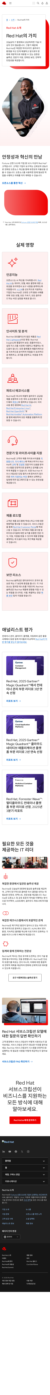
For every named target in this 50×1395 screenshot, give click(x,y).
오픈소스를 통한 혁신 (12, 183)
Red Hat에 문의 (7, 1261)
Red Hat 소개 (6, 1255)
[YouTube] (9, 1152)
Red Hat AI (26, 405)
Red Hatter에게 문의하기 (25, 1120)
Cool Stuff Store (32, 1264)
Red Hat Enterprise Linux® (18, 408)
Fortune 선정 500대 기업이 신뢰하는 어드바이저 (29, 1195)
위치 (28, 1258)
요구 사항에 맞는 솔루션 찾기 (25, 977)
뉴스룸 (28, 1209)
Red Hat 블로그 (32, 1261)
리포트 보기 (12, 701)
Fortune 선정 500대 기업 (29, 222)
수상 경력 (27, 1200)
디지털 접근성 (31, 1284)
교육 (14, 464)
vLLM (19, 289)
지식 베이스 (20, 461)
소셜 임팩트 (30, 1219)
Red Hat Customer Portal (24, 527)
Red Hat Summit (8, 1267)
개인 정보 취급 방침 (8, 1281)
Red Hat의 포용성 (8, 1264)
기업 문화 (5, 1214)
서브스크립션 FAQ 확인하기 (15, 1061)
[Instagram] (28, 1152)
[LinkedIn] (3, 1152)
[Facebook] (15, 1152)
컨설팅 (22, 464)
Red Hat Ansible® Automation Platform (24, 414)
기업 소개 (5, 1209)
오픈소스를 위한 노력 (34, 1214)
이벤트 (4, 1258)
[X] (22, 1152)
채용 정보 (29, 1223)
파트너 (15, 402)
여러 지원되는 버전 (19, 476)
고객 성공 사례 (7, 1219)
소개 (12, 20)
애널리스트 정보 (8, 1223)
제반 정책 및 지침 (7, 1284)
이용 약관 (30, 1281)
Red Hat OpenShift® (15, 411)
